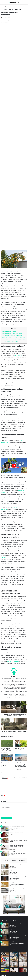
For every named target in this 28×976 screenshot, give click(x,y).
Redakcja (14, 676)
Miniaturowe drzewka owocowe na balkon (13, 337)
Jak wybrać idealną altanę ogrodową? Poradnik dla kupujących (7, 764)
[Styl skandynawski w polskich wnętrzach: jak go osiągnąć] (23, 959)
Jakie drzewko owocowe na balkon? (12, 335)
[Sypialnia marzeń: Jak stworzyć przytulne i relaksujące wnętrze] (14, 954)
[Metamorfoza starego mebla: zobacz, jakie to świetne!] (5, 970)
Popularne (5, 860)
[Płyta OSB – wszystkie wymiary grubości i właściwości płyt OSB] (4, 884)
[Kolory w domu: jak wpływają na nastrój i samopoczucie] (4, 828)
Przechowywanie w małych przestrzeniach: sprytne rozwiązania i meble (18, 840)
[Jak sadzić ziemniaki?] (21, 743)
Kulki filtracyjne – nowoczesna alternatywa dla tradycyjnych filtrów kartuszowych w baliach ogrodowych (20, 765)
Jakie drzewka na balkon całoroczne (12, 333)
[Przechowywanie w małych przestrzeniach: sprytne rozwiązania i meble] (4, 840)
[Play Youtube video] (14, 465)
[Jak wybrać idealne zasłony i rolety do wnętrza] (14, 964)
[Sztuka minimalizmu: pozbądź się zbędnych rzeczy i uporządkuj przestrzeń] (4, 847)
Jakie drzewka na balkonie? (9, 331)
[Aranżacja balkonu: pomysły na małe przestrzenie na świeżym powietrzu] (4, 853)
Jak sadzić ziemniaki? (20, 748)
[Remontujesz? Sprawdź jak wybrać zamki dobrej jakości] (4, 878)
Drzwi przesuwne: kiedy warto (17, 832)
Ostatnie (14, 860)
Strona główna (5, 6)
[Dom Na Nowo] (14, 2)
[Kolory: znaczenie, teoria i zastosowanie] (5, 959)
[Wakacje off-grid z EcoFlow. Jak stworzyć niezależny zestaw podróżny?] (5, 954)
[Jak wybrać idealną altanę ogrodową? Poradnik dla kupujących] (7, 757)
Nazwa (3, 795)
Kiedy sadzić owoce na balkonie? (11, 341)
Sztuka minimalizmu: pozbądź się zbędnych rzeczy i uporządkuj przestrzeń (17, 847)
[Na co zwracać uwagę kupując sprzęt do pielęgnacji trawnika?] (7, 743)
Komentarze (22, 860)
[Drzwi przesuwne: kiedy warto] (4, 834)
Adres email (4, 801)
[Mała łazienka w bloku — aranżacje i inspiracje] (4, 890)
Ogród (10, 6)
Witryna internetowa (5, 807)
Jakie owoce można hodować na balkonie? (13, 339)
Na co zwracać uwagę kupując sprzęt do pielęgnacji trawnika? (6, 749)
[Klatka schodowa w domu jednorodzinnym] (4, 872)
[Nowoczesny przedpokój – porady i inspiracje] (4, 866)
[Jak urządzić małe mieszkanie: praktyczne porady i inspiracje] (14, 959)
